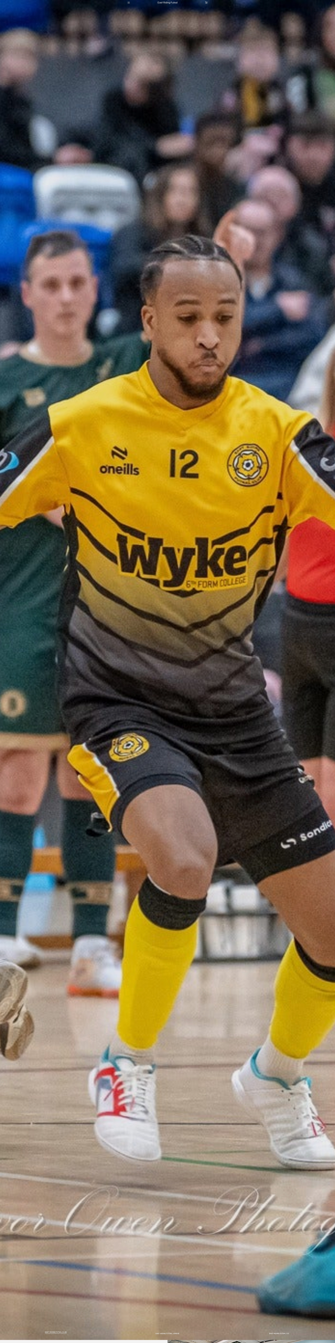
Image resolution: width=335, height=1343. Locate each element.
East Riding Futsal (168, 2)
